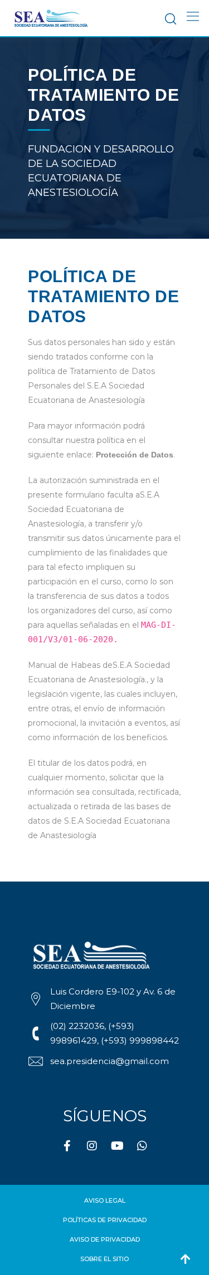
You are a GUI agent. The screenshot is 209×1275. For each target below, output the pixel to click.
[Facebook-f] (67, 1146)
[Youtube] (117, 1146)
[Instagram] (92, 1146)
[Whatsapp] (142, 1146)
